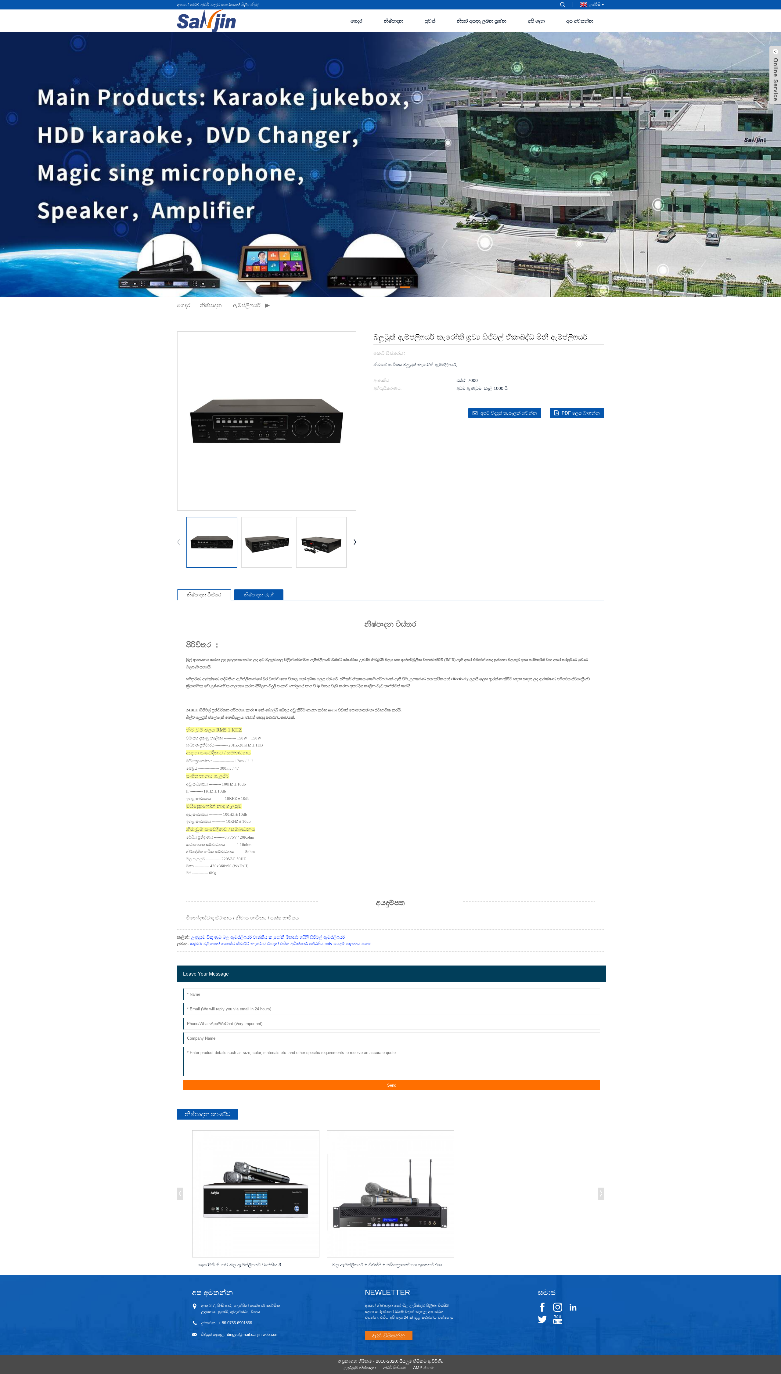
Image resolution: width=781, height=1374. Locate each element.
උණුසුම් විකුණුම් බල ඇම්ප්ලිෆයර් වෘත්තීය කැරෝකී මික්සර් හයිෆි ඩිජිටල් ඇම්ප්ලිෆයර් (268, 937)
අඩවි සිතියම (394, 1367)
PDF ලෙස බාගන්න (581, 412)
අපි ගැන (536, 20)
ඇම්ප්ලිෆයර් (247, 305)
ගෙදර (356, 20)
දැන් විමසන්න (388, 1336)
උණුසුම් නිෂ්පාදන (360, 1367)
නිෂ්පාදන (393, 20)
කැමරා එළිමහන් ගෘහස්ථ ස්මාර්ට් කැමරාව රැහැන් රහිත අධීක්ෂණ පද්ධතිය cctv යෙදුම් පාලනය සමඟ (280, 943)
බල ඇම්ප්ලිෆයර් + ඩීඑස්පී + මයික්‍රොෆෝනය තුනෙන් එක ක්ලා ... (391, 1264)
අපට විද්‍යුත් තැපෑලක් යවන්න (508, 412)
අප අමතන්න (579, 20)
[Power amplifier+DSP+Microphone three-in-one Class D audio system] (390, 1194)
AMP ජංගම (423, 1367)
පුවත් (430, 20)
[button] (376, 287)
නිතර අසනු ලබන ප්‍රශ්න (481, 20)
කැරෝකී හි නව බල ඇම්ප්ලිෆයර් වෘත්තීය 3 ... (242, 1264)
